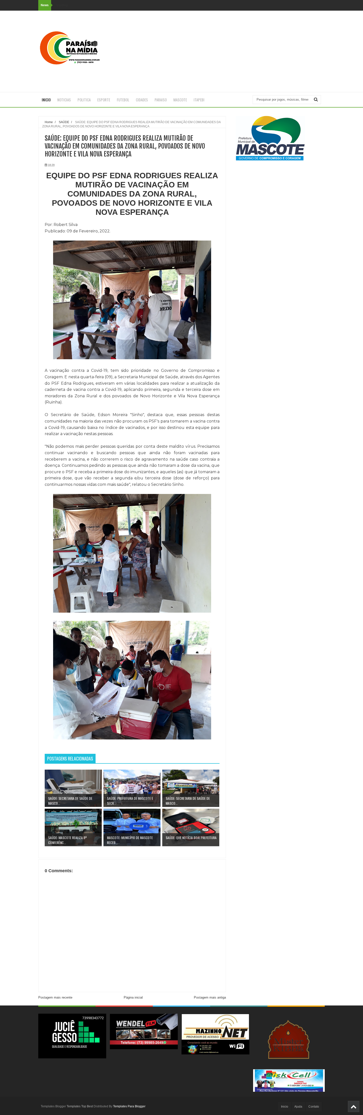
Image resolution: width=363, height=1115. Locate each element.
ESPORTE (103, 99)
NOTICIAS (64, 99)
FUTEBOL (123, 99)
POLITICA (84, 99)
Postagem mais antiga (210, 997)
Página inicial (133, 997)
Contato (313, 1106)
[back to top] (353, 1106)
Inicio (46, 99)
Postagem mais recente (55, 997)
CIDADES (142, 99)
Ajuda (298, 1106)
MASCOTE (180, 99)
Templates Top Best (80, 1106)
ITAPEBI (199, 99)
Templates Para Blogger (129, 1106)
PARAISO (161, 99)
